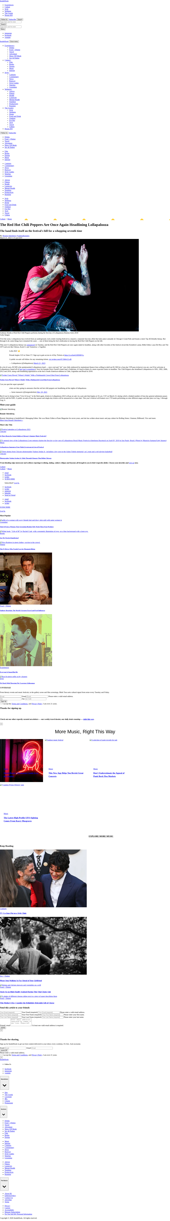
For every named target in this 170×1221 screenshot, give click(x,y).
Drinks (11, 48)
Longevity (13, 98)
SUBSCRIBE (10, 479)
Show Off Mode (15, 56)
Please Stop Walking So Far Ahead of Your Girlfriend (21, 981)
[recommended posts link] (21, 760)
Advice (12, 91)
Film (11, 62)
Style (6, 9)
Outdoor (12, 118)
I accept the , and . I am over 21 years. (30, 704)
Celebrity (12, 75)
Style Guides (14, 83)
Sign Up (3, 701)
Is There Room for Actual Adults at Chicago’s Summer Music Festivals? (23, 436)
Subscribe (12, 19)
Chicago (3, 431)
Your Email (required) (30, 1012)
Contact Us (9, 1198)
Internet (12, 71)
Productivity (13, 104)
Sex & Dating (14, 58)
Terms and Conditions (20, 704)
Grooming (13, 87)
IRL (6, 1099)
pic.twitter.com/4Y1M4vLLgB (60, 359)
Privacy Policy (37, 704)
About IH (8, 1194)
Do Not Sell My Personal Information (18, 1214)
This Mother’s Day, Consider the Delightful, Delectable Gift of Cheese (27, 1003)
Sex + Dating (5, 976)
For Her (12, 120)
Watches (12, 85)
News (11, 79)
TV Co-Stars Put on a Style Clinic (13, 913)
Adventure (13, 54)
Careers (7, 1208)
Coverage (8, 1097)
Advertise (8, 1200)
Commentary (14, 77)
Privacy (7, 1206)
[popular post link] (31, 520)
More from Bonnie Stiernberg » (11, 420)
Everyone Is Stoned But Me (9, 672)
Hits (6, 1093)
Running (12, 106)
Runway (12, 81)
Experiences (9, 5)
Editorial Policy (10, 1196)
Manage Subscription (12, 1212)
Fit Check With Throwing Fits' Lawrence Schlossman (17, 683)
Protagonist (9, 1103)
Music (11, 68)
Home (11, 114)
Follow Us (4, 19)
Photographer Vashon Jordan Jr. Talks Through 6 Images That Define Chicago (25, 458)
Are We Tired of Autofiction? (9, 538)
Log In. (16, 483)
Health (11, 95)
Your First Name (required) (32, 1015)
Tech (11, 123)
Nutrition (12, 102)
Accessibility (9, 1210)
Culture (7, 7)
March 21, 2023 (39, 363)
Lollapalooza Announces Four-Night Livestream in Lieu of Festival (22, 447)
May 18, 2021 (42, 392)
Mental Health (14, 100)
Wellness (8, 11)
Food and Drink (15, 116)
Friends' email (5, 1025)
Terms (7, 1202)
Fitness (11, 93)
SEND (3, 1028)
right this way (88, 719)
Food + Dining (14, 50)
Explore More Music (101, 836)
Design (11, 66)
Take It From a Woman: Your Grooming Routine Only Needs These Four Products (27, 527)
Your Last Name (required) (31, 1017)
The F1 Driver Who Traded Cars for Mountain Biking (17, 549)
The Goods (9, 13)
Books (11, 64)
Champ (7, 1101)
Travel (11, 52)
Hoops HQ (9, 15)
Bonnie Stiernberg (9, 236)
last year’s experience (27, 369)
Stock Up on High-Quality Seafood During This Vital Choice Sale (25, 992)
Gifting (11, 127)
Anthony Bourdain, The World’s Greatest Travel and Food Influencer (22, 610)
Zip (23, 699)
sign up (131, 463)
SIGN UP (4, 1050)
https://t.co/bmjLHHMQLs (74, 355)
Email (24, 696)
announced (31, 345)
